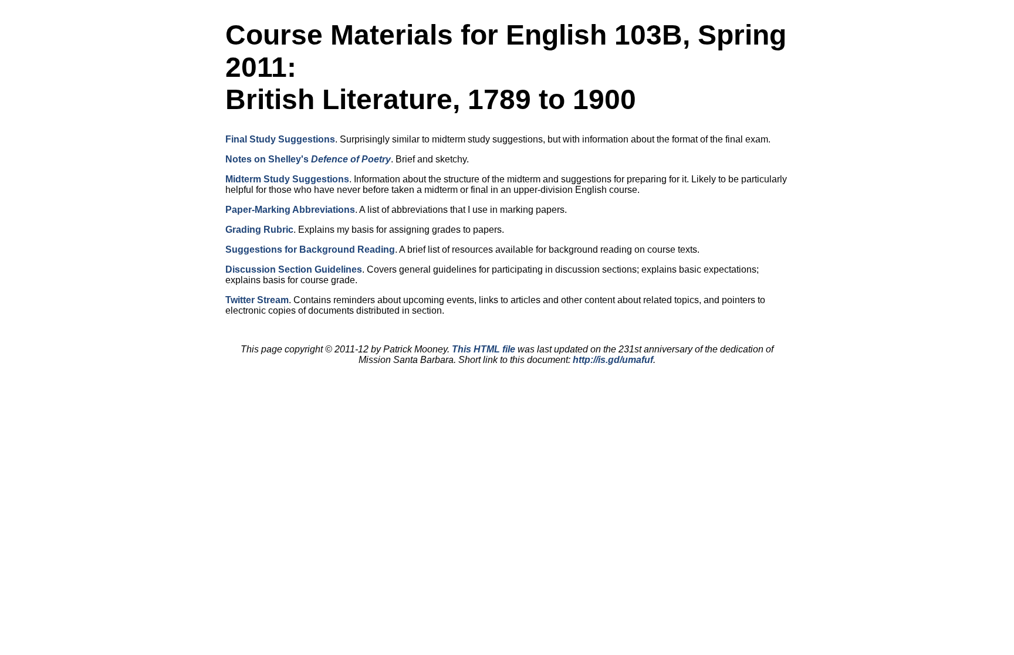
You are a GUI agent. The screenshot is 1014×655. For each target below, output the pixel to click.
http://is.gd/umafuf (613, 360)
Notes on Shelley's (308, 159)
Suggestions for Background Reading (310, 249)
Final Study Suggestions (280, 139)
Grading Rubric (259, 230)
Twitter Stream (257, 300)
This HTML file (483, 349)
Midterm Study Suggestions (287, 179)
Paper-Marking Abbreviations (290, 210)
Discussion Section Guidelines (293, 269)
